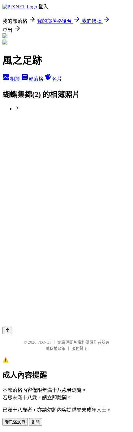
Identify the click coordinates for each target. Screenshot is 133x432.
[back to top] (7, 330)
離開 (36, 422)
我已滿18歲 (15, 422)
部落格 (36, 79)
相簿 (15, 79)
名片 (57, 79)
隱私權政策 (55, 348)
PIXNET (44, 342)
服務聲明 (79, 348)
